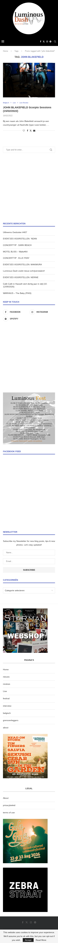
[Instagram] (47, 41)
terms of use (9, 812)
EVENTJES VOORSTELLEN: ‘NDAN (20, 238)
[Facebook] (40, 41)
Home (5, 51)
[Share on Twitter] (31, 130)
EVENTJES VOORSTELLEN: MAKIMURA (22, 264)
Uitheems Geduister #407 (15, 232)
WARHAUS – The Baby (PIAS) (17, 293)
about (5, 727)
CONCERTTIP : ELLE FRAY (16, 258)
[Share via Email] (34, 130)
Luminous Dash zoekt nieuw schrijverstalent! (24, 271)
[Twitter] (44, 41)
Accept (28, 940)
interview (7, 706)
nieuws (6, 677)
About (5, 798)
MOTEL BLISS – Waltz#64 (15, 251)
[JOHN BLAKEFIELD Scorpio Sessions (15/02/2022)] (29, 80)
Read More (41, 940)
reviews (6, 684)
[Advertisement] (29, 187)
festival (6, 698)
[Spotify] (50, 41)
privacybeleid (9, 805)
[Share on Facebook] (27, 130)
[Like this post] (24, 130)
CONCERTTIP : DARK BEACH (17, 245)
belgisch (7, 713)
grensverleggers (10, 720)
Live (5, 691)
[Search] (55, 41)
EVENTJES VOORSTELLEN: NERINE (20, 277)
